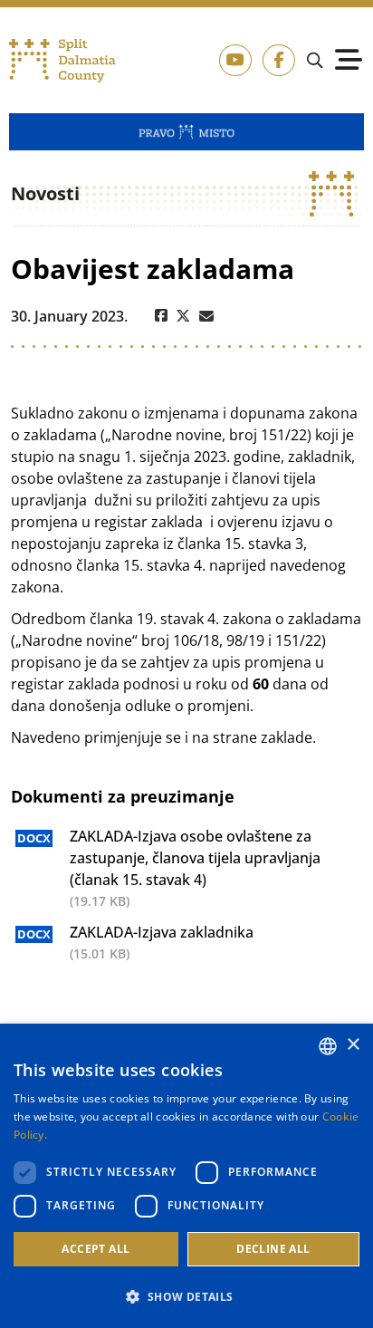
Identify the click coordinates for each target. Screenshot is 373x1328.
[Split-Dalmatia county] (62, 60)
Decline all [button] (273, 1248)
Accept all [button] (95, 1248)
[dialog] (186, 1176)
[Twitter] (183, 316)
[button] (186, 1296)
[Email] (206, 316)
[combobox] (328, 1046)
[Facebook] (161, 316)
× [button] (352, 1045)
